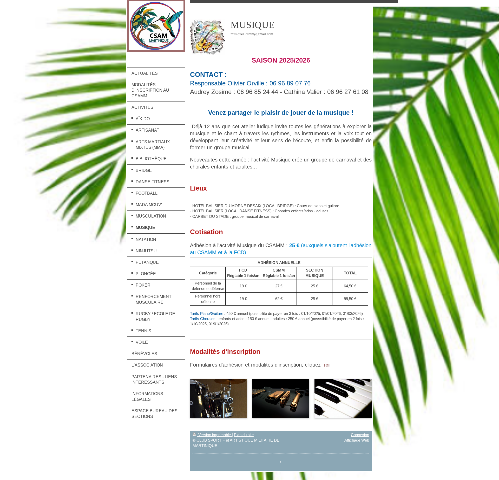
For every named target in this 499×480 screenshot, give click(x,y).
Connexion (360, 434)
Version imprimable (214, 434)
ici (327, 365)
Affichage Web (356, 440)
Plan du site (244, 434)
